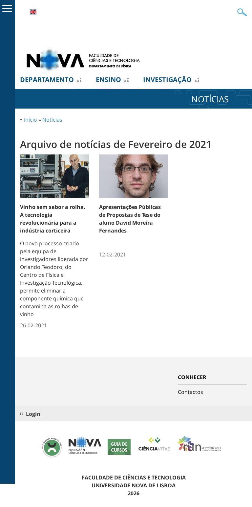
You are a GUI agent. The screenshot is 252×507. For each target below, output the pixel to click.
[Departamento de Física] (85, 60)
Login (33, 413)
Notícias (52, 119)
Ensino (108, 80)
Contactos (190, 391)
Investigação (167, 80)
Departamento (47, 80)
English (33, 12)
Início (30, 119)
